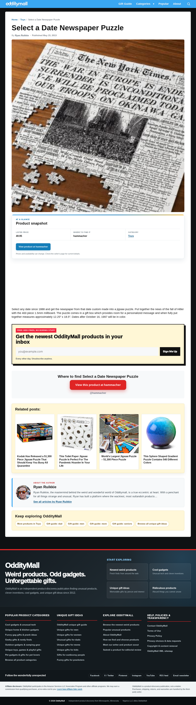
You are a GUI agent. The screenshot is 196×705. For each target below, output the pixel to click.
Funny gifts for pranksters (70, 660)
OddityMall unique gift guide (72, 624)
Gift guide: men (76, 523)
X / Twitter (109, 675)
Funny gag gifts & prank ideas (21, 635)
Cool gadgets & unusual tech (20, 624)
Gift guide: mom (98, 523)
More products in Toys (29, 523)
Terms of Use (154, 631)
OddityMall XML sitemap (160, 651)
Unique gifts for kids (67, 650)
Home (15, 19)
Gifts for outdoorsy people (71, 655)
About (177, 3)
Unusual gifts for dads (68, 639)
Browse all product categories (21, 660)
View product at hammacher (33, 246)
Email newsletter (181, 675)
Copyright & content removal (162, 646)
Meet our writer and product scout (121, 644)
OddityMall (22, 565)
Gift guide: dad (54, 523)
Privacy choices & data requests (164, 641)
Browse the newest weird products (121, 624)
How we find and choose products (121, 639)
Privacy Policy (154, 636)
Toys (22, 19)
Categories (143, 3)
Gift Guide (125, 3)
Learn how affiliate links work (69, 689)
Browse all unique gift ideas (152, 523)
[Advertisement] (98, 284)
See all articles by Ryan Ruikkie (52, 501)
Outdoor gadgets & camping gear (22, 644)
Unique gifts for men (67, 630)
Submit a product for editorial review (122, 650)
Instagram (136, 675)
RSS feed (164, 675)
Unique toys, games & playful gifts (23, 650)
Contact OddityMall (157, 626)
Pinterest (123, 675)
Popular (163, 3)
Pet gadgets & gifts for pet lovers (22, 655)
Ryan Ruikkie (22, 35)
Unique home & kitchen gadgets (22, 630)
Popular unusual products (116, 630)
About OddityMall (112, 635)
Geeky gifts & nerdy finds (18, 639)
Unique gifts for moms (68, 644)
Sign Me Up (170, 351)
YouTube (150, 675)
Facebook (94, 675)
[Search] (189, 4)
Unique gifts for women (69, 635)
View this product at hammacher (98, 384)
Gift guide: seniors (122, 523)
